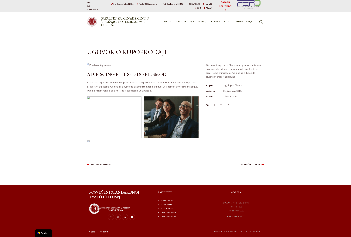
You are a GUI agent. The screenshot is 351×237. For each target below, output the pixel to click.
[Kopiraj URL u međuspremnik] (228, 105)
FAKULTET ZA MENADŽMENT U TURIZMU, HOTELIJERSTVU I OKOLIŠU (125, 22)
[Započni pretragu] (261, 22)
